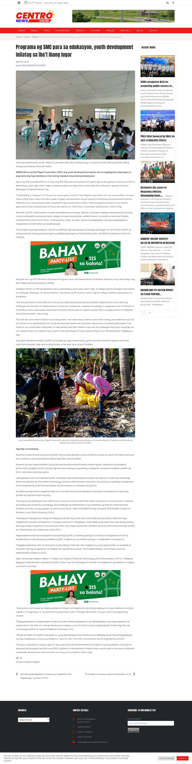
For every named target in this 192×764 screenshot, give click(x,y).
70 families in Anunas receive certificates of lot (108, 674)
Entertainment (62, 30)
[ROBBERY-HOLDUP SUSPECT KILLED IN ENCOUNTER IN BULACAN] (158, 223)
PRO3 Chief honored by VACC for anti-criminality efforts (158, 138)
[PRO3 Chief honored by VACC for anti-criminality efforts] (158, 120)
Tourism (153, 30)
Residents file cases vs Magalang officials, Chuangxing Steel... (154, 192)
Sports (139, 30)
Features (124, 30)
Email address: (134, 719)
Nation (21, 30)
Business (95, 30)
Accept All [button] (182, 758)
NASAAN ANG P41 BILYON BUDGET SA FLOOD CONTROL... (157, 292)
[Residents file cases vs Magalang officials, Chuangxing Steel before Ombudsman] (158, 171)
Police (47, 30)
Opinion (80, 30)
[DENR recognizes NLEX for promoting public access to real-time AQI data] (158, 66)
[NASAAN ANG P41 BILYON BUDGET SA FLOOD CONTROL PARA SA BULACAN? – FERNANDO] (158, 274)
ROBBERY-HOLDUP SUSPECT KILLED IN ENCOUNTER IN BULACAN (158, 241)
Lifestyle (110, 30)
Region (34, 30)
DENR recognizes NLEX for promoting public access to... (157, 84)
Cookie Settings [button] (167, 758)
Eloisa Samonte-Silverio (32, 65)
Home (19, 37)
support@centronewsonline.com (92, 742)
